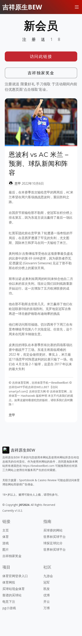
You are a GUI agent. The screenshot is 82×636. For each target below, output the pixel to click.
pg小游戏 (9, 608)
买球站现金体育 (13, 589)
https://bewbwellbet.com (38, 466)
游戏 (5, 543)
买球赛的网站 (52, 530)
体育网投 (8, 582)
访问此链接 (41, 56)
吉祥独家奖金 (41, 72)
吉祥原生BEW (22, 7)
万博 (46, 608)
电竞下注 (8, 601)
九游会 (48, 576)
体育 (5, 536)
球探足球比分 (52, 543)
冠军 (46, 582)
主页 (5, 530)
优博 (46, 595)
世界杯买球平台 (54, 536)
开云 (46, 601)
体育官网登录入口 (15, 576)
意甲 (18, 183)
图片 (5, 549)
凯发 (46, 589)
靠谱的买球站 (11, 595)
